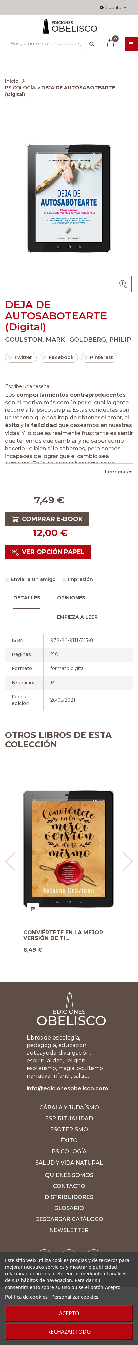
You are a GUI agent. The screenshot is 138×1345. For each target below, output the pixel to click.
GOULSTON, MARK (35, 339)
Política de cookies (26, 1296)
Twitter (23, 357)
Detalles (26, 598)
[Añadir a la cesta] (33, 908)
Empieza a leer (77, 617)
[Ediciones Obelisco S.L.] (69, 29)
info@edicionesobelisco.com (67, 1088)
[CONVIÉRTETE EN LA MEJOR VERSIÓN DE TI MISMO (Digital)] (69, 849)
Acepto (69, 1313)
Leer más (116, 472)
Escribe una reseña (27, 386)
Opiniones (71, 598)
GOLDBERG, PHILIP (100, 339)
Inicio (12, 81)
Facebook (61, 357)
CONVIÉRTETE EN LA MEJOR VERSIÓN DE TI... (63, 935)
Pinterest (101, 357)
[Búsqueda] (91, 43)
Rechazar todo (69, 1331)
